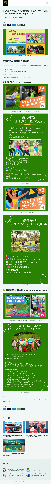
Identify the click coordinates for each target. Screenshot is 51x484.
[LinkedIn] (14, 25)
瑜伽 (4, 401)
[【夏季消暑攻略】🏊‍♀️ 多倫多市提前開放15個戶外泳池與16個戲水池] (14, 445)
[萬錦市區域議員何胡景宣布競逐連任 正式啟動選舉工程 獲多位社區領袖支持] (37, 427)
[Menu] (47, 3)
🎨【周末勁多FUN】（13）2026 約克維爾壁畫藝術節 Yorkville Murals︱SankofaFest (39, 475)
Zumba (29, 399)
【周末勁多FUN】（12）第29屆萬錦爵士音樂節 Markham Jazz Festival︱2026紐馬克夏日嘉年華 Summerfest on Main (16, 475)
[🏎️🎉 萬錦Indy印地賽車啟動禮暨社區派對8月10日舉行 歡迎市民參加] (14, 427)
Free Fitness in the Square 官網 (22, 77)
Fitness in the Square (8, 399)
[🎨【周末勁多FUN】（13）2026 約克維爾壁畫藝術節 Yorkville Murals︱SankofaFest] (28, 475)
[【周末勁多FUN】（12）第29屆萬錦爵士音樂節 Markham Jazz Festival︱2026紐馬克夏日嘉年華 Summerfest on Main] (4, 475)
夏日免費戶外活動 (42, 399)
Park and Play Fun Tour (20, 399)
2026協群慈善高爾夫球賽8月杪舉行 (38, 470)
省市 (22, 17)
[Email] (23, 25)
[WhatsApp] (19, 25)
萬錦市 (9, 401)
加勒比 (34, 399)
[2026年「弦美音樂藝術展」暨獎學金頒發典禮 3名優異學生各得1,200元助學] (4, 470)
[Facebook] (4, 25)
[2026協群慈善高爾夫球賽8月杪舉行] (28, 470)
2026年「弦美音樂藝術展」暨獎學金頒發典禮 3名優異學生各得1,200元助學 (16, 470)
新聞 (20, 17)
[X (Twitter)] (9, 25)
